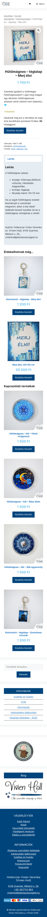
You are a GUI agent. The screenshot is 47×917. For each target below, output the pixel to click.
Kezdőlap (8, 16)
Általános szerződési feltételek (23, 850)
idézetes (20, 149)
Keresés (23, 674)
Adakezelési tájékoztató (23, 854)
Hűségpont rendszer (23, 831)
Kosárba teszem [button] (23, 312)
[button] (38, 30)
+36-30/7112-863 (23, 889)
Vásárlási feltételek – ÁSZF (23, 717)
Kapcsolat (23, 867)
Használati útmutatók (23, 828)
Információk (23, 707)
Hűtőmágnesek (23, 19)
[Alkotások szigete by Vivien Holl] (5, 4)
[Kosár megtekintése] (29, 4)
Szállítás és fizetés (23, 696)
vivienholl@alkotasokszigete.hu (23, 893)
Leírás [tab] (11, 159)
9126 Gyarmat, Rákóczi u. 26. (23, 886)
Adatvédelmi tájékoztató (23, 712)
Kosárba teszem (15, 130)
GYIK (23, 702)
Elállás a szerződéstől (23, 835)
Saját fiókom (23, 821)
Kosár (24, 824)
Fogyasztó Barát (23, 864)
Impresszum (23, 860)
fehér (13, 149)
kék (26, 149)
